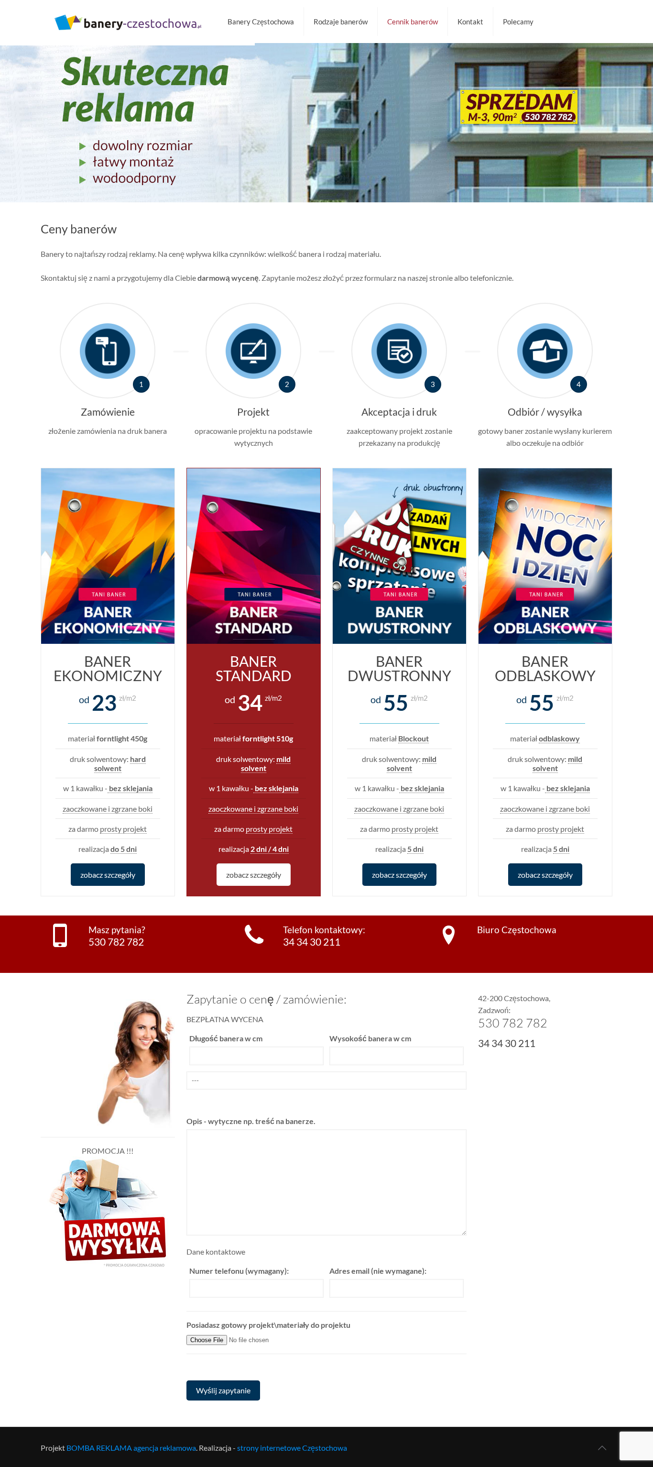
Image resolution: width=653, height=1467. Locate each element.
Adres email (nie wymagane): (377, 1270)
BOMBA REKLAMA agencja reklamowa (131, 1447)
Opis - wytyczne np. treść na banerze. (251, 1120)
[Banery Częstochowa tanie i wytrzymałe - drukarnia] (127, 21)
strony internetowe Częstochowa (292, 1447)
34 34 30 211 (311, 942)
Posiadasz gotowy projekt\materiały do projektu (268, 1324)
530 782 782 (116, 942)
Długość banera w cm (225, 1038)
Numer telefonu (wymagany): (239, 1270)
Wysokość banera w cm (370, 1038)
